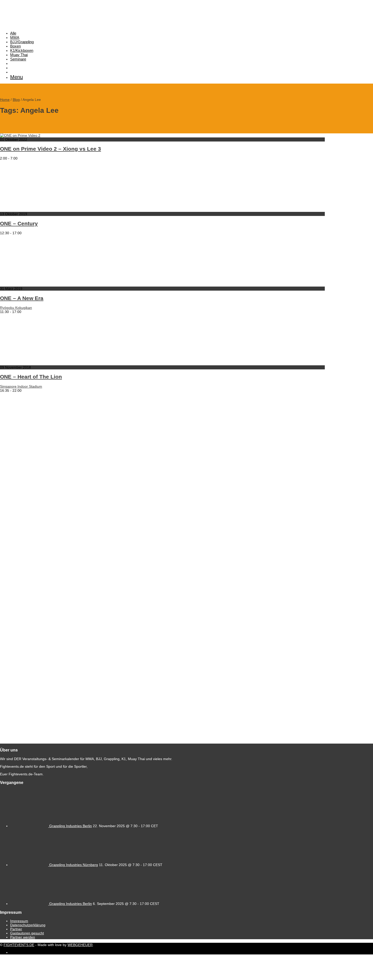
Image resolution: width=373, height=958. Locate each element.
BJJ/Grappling (22, 42)
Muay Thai (19, 55)
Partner (16, 929)
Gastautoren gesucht (27, 933)
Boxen (15, 46)
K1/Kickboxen (21, 50)
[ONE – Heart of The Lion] (50, 363)
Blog (16, 100)
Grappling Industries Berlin (70, 826)
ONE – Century (19, 223)
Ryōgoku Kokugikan (16, 308)
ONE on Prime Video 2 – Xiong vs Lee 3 (50, 149)
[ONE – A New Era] (50, 284)
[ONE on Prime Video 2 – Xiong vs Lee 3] (20, 135)
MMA (14, 37)
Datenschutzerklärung (27, 925)
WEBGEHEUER (80, 945)
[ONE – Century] (50, 210)
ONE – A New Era (21, 298)
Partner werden (22, 937)
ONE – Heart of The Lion (31, 377)
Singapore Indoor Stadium (21, 386)
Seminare (18, 59)
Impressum (19, 921)
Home (5, 100)
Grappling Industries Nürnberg (73, 865)
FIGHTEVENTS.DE (19, 945)
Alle (13, 33)
